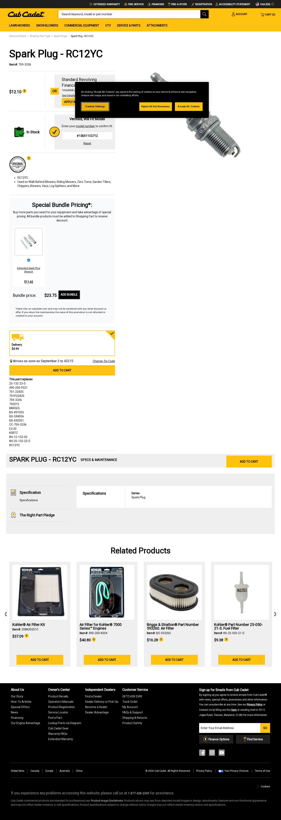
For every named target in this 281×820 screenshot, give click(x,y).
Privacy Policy (254, 704)
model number (85, 126)
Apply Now (72, 102)
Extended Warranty (106, 4)
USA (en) (265, 4)
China (79, 770)
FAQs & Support (132, 712)
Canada (34, 770)
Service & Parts (128, 25)
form (234, 709)
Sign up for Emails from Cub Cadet (233, 702)
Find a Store (179, 4)
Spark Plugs (60, 36)
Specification (30, 492)
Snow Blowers (47, 25)
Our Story (17, 696)
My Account (130, 707)
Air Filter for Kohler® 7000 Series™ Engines (101, 626)
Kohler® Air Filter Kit (28, 625)
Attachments (157, 25)
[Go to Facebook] (202, 753)
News (14, 712)
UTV (108, 25)
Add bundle (69, 294)
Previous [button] (6, 614)
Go (265, 728)
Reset (87, 143)
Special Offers (20, 707)
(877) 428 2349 (132, 696)
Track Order (130, 701)
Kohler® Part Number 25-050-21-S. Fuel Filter (238, 626)
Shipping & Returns (134, 717)
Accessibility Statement (234, 4)
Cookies (265, 786)
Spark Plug (138, 495)
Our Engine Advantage (25, 723)
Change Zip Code (104, 361)
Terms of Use (262, 770)
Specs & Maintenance (99, 460)
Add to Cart (62, 370)
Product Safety (132, 723)
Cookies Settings (95, 106)
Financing (157, 4)
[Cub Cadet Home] (26, 14)
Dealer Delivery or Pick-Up (101, 701)
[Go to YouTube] (222, 753)
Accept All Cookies (189, 106)
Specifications (29, 500)
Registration (203, 4)
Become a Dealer (96, 707)
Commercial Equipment (81, 25)
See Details (68, 95)
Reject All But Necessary (156, 106)
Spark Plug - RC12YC (82, 36)
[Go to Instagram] (212, 753)
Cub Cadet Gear (58, 728)
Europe (49, 770)
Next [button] (275, 614)
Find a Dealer (93, 696)
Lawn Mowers (19, 25)
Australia (64, 770)
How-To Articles (21, 701)
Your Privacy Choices (236, 770)
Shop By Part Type (40, 36)
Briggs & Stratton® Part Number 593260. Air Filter (173, 626)
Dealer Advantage (97, 712)
